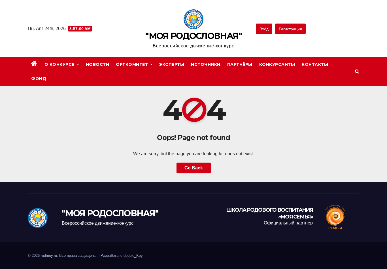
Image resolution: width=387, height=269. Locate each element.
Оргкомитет (132, 64)
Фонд (38, 78)
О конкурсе (60, 64)
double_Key (133, 255)
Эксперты (171, 64)
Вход (264, 29)
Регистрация (290, 29)
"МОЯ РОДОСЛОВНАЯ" (193, 36)
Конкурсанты (277, 64)
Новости (97, 64)
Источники (205, 64)
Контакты (315, 64)
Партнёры (239, 64)
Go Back (193, 167)
